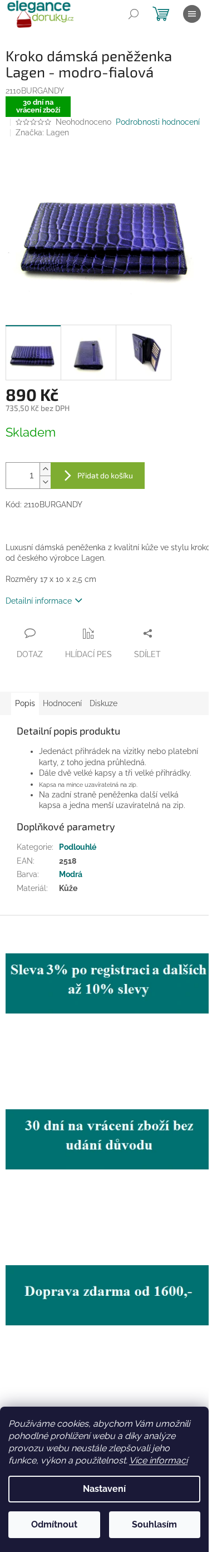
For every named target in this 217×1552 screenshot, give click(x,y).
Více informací (158, 1460)
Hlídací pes (88, 654)
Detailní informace (39, 600)
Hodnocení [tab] (62, 703)
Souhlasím (154, 1524)
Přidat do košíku (105, 475)
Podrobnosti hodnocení (158, 121)
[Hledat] (133, 14)
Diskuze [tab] (103, 703)
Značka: (42, 132)
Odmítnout (54, 1524)
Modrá (70, 874)
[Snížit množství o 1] (45, 482)
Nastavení (104, 1489)
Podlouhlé (77, 847)
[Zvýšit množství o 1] (45, 469)
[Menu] (192, 14)
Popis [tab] (25, 703)
